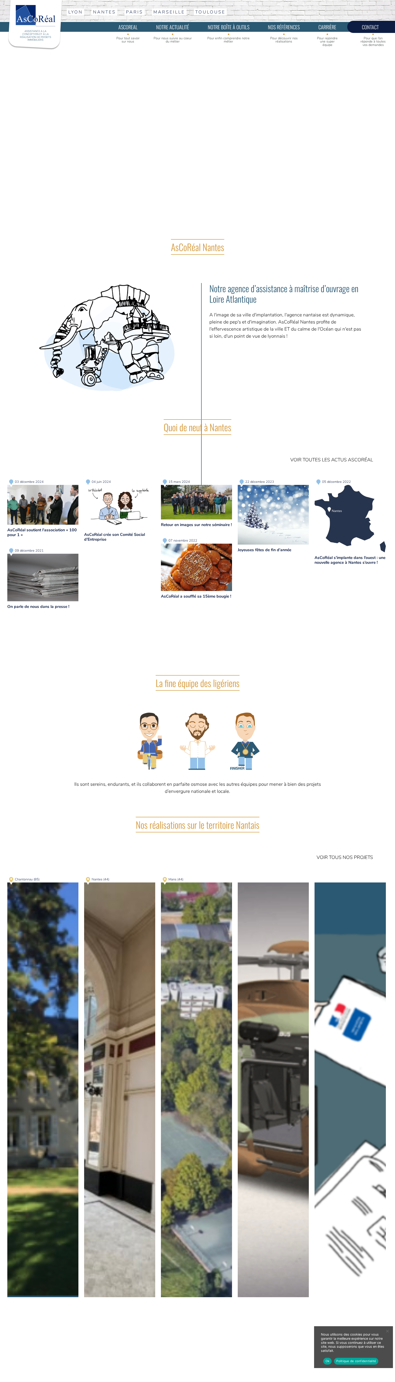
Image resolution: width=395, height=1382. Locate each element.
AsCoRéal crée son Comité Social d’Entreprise (114, 537)
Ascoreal (128, 27)
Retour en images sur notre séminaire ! (196, 524)
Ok (328, 1361)
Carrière (327, 27)
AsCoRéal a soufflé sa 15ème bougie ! (196, 596)
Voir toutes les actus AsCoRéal (331, 460)
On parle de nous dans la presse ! (38, 606)
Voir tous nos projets (345, 857)
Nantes (104, 12)
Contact (370, 27)
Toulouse (210, 12)
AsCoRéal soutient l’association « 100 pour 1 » (42, 532)
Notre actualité (172, 27)
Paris (134, 12)
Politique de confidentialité (356, 1361)
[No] (387, 1331)
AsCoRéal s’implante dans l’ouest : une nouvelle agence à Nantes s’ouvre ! (350, 560)
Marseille (169, 12)
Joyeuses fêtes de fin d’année (264, 550)
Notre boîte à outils (228, 27)
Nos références (284, 27)
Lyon (75, 12)
